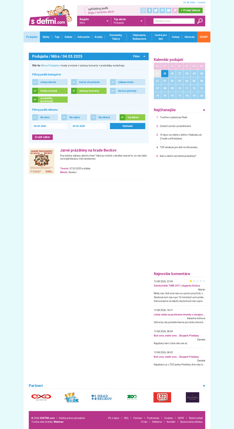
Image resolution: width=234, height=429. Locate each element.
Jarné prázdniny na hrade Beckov (88, 150)
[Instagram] (143, 10)
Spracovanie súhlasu (191, 421)
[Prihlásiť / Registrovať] (175, 10)
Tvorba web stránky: (47, 421)
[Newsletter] (168, 10)
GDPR (181, 418)
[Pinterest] (162, 10)
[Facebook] (149, 10)
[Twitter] (156, 10)
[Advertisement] (179, 215)
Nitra (43, 65)
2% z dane (113, 418)
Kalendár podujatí (168, 60)
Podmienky (153, 418)
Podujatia (53, 65)
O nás (144, 421)
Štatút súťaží (196, 418)
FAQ (126, 418)
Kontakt (171, 421)
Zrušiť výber (42, 137)
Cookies (168, 418)
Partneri (137, 418)
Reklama (157, 421)
